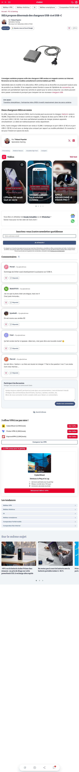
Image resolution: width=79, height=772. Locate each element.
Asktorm (65, 114)
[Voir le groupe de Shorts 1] (36, 206)
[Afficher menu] (2, 2)
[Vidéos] (35, 767)
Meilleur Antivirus (23, 7)
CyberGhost (39, 475)
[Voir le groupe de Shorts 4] (43, 206)
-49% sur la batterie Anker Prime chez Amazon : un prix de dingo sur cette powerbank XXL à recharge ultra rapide (17, 570)
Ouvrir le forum (41, 412)
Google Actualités (30, 217)
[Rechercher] (5, 2)
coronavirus (66, 87)
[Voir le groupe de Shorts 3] (41, 206)
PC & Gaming (13, 11)
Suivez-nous (5, 28)
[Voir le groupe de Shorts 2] (38, 206)
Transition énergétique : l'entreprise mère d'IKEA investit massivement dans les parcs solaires (37, 102)
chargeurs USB (57, 92)
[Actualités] (25, 767)
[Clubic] (39, 2)
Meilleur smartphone (47, 7)
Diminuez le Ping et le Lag (39, 478)
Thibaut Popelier (16, 20)
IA (34, 7)
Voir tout (73, 157)
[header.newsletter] (9, 2)
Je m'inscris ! (39, 242)
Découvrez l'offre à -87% (39, 491)
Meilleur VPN (7, 7)
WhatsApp (46, 217)
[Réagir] (69, 28)
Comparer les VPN (40, 442)
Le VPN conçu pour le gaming (14, 448)
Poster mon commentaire (65, 403)
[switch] (72, 2)
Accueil (4, 11)
